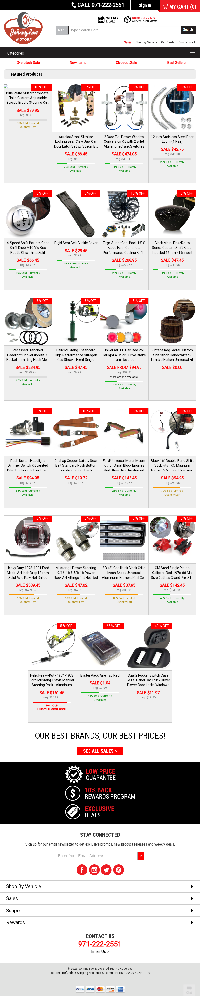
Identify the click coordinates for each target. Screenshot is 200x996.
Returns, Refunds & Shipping (69, 973)
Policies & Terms (101, 973)
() (182, 7)
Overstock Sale (28, 63)
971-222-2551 (100, 944)
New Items (78, 63)
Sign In (145, 5)
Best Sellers (176, 63)
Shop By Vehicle (146, 42)
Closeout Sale (126, 63)
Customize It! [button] (188, 42)
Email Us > (100, 951)
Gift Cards (168, 42)
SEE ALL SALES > (100, 751)
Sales (128, 42)
